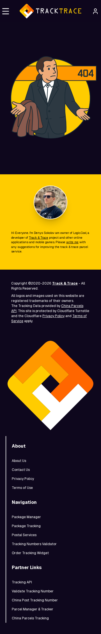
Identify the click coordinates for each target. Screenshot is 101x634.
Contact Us (21, 470)
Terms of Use (22, 488)
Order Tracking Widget (30, 553)
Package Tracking (26, 526)
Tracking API (22, 582)
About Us (19, 461)
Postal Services (24, 535)
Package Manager (26, 517)
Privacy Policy (53, 316)
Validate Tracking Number (33, 591)
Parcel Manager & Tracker (32, 609)
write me (72, 242)
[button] (5, 11)
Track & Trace (38, 238)
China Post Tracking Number (35, 600)
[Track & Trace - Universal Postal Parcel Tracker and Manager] (50, 11)
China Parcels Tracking (30, 618)
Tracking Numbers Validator (34, 544)
